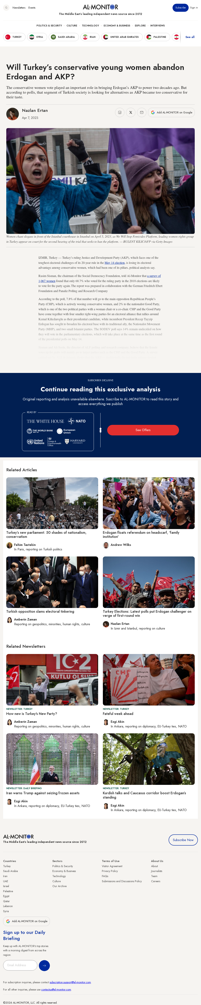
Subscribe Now (183, 840)
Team (154, 876)
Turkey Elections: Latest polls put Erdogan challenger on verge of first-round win (147, 613)
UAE (5, 881)
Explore (140, 25)
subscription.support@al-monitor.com (70, 982)
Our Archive (59, 886)
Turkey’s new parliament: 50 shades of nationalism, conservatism (46, 534)
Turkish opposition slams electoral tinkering (40, 611)
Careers (155, 881)
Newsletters (19, 8)
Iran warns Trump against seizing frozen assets (42, 793)
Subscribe (180, 7)
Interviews (157, 25)
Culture (72, 25)
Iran (5, 876)
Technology (90, 25)
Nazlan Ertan (35, 110)
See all (190, 37)
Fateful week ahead (118, 713)
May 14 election (115, 263)
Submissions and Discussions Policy (122, 881)
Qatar (6, 901)
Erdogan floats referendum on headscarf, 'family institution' (141, 534)
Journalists (156, 871)
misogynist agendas (81, 367)
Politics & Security (49, 25)
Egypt (6, 896)
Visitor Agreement (112, 866)
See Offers (143, 430)
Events (31, 8)
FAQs (105, 876)
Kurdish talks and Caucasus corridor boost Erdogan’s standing (144, 795)
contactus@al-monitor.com (56, 989)
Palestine (8, 891)
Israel (6, 886)
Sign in (194, 7)
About (154, 866)
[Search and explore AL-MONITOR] (6, 8)
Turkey (7, 866)
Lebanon (8, 906)
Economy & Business (117, 25)
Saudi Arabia (10, 871)
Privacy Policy (110, 871)
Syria (6, 911)
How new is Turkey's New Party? (31, 713)
